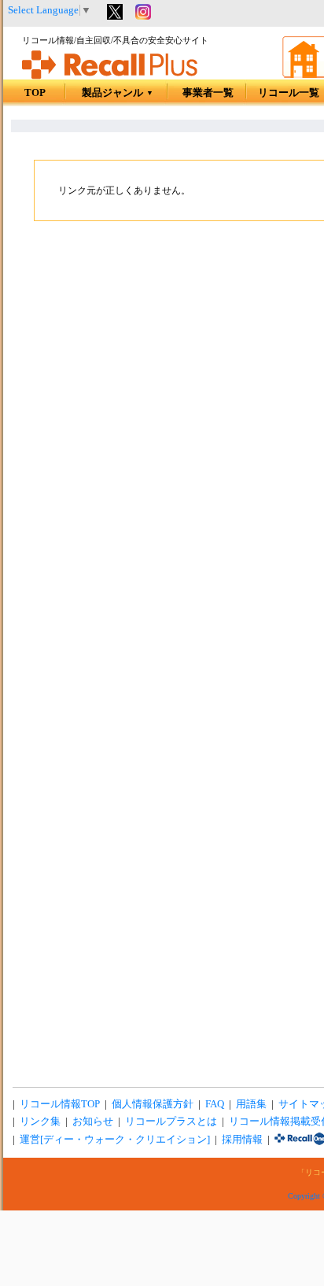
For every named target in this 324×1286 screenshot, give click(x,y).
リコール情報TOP (60, 1104)
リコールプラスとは (171, 1121)
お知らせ (92, 1121)
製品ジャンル (117, 92)
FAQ (214, 1104)
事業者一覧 (208, 92)
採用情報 (242, 1139)
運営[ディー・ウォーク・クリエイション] (115, 1139)
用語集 (251, 1104)
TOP (35, 92)
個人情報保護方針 (152, 1104)
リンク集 (40, 1121)
